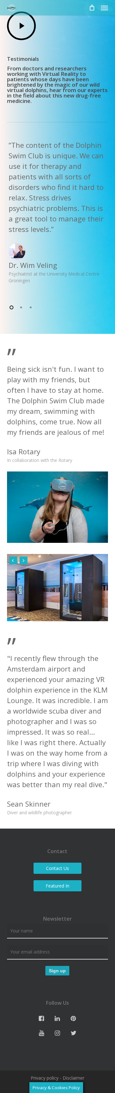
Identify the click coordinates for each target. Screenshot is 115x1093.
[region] (57, 211)
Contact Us (57, 868)
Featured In (57, 886)
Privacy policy (44, 1078)
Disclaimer (73, 1078)
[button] (104, 7)
